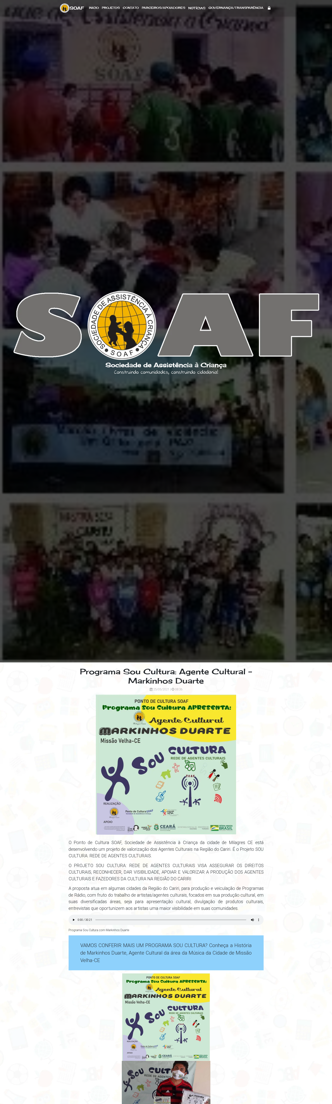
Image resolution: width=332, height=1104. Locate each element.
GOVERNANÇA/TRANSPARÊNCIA (235, 8)
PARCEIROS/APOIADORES (163, 8)
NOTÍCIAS (196, 8)
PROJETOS (111, 8)
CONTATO (131, 8)
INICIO (94, 8)
